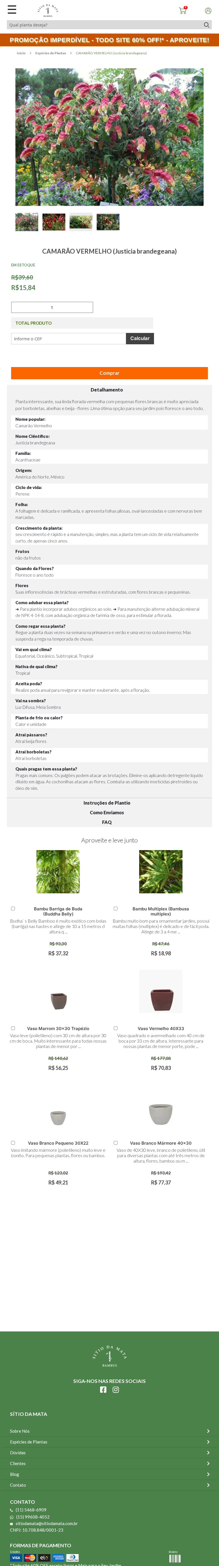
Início (21, 53)
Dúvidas (18, 1452)
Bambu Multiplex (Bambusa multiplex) (161, 911)
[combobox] (104, 24)
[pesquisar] (206, 24)
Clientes (18, 1463)
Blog (14, 1474)
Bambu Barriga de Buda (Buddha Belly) (58, 911)
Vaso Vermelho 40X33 (161, 1028)
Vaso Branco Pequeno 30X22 (58, 1143)
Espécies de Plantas (51, 53)
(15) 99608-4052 (33, 1516)
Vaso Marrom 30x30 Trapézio (58, 1028)
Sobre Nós (20, 1431)
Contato (18, 1485)
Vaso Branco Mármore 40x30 (161, 1143)
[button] (28, 228)
